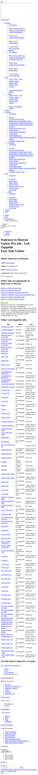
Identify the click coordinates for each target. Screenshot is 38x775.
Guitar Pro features (7, 725)
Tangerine (4, 556)
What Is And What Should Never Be (7, 619)
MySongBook (13, 43)
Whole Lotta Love (7, 634)
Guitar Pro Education (15, 32)
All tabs (11, 86)
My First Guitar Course (16, 119)
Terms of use (17, 769)
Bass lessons (13, 181)
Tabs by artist (13, 83)
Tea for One (5, 567)
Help (6, 720)
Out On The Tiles (6, 510)
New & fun (12, 190)
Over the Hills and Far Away (7, 518)
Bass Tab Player (10, 737)
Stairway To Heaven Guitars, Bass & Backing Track (18, 295)
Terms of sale (27, 769)
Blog (6, 174)
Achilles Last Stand (7, 326)
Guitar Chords (13, 130)
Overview (8, 231)
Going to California (7, 421)
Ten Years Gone (6, 570)
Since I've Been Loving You (6, 542)
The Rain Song (6, 595)
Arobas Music (5, 709)
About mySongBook (15, 90)
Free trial (8, 684)
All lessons (12, 114)
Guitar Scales (13, 134)
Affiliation (8, 721)
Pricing (11, 92)
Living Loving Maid (7, 474)
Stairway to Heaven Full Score (11, 290)
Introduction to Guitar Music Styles (20, 121)
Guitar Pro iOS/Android (16, 38)
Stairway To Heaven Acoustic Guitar (13, 297)
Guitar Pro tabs (9, 694)
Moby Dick (5, 482)
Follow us (4, 762)
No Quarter (4, 490)
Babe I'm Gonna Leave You (6, 336)
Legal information (7, 769)
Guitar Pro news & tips (16, 186)
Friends (3, 405)
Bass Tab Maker (10, 735)
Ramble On (5, 526)
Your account (5, 697)
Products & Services (7, 678)
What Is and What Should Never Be (7, 623)
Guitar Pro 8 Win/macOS (17, 30)
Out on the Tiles (6, 514)
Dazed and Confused (8, 384)
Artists (7, 110)
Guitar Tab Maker (10, 732)
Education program (11, 688)
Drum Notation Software (13, 739)
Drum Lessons (13, 184)
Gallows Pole (5, 413)
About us (8, 716)
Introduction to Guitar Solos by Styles (21, 123)
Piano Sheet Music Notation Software (17, 741)
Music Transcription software (14, 743)
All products (13, 25)
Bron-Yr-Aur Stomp (7, 369)
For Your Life (5, 390)
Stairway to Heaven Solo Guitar (11, 288)
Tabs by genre (13, 85)
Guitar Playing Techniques (17, 132)
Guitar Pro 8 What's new (13, 686)
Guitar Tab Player (10, 733)
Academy (8, 112)
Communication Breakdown (6, 372)
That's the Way (6, 579)
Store (6, 212)
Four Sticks (4, 397)
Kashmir (4, 462)
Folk (15, 270)
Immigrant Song (6, 450)
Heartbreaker (5, 437)
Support (7, 210)
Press (6, 718)
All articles (12, 175)
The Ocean (4, 587)
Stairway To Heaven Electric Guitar (12, 299)
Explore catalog (14, 81)
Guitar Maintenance (15, 135)
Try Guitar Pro (5, 665)
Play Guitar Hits (14, 48)
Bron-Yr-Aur (5, 364)
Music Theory (13, 183)
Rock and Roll (5, 534)
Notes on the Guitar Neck (17, 128)
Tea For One (5, 564)
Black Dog (4, 351)
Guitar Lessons (14, 188)
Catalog (7, 233)
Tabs (6, 77)
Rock (8, 270)
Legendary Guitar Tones (17, 141)
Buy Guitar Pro (15, 665)
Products (7, 23)
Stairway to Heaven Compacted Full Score (14, 292)
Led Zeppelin (10, 263)
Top (2, 773)
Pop (12, 270)
